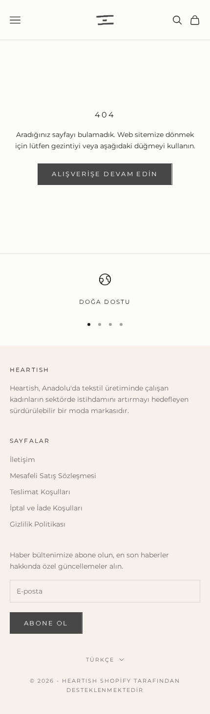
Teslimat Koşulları (40, 491)
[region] (105, 290)
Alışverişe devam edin (105, 174)
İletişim (22, 459)
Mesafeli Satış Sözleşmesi (53, 475)
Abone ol (46, 623)
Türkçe (100, 659)
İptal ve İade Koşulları (46, 508)
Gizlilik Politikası (37, 524)
